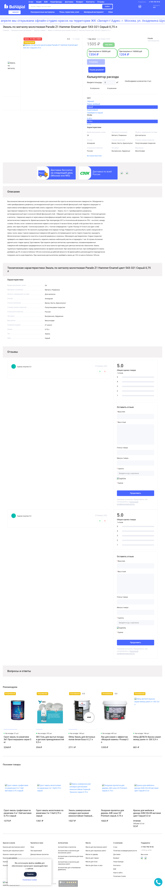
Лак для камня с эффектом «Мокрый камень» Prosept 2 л (114, 740)
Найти (107, 6)
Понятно (30, 874)
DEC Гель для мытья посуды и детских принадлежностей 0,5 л (50, 740)
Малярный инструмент (94, 12)
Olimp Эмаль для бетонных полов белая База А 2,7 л (82, 738)
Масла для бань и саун (94, 865)
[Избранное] (144, 6)
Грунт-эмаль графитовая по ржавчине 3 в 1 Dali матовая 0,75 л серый (17, 813)
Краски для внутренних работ (14, 847)
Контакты (90, 2)
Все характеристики (94, 156)
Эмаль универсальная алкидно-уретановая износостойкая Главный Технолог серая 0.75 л (80, 813)
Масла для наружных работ (96, 851)
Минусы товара (122, 458)
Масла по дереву (92, 854)
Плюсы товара (122, 448)
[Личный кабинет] (134, 6)
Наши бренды (56, 2)
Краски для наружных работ (13, 851)
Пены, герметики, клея (69, 12)
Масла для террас (92, 858)
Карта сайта (117, 873)
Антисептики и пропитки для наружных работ (68, 863)
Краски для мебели (10, 858)
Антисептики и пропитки (67, 847)
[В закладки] (29, 693)
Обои (110, 12)
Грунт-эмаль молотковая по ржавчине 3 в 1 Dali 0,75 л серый (49, 813)
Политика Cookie (30, 880)
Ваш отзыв (122, 422)
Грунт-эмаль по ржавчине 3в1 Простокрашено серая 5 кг (17, 740)
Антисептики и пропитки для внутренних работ (68, 852)
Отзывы (100, 2)
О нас (115, 847)
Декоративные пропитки (39, 854)
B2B (46, 2)
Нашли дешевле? (96, 70)
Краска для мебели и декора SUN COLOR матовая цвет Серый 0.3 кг (147, 813)
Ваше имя (121, 412)
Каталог (16, 12)
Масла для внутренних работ (96, 847)
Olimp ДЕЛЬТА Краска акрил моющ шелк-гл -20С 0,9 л (147, 738)
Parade (150, 38)
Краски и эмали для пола (12, 854)
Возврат (79, 2)
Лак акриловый (36, 851)
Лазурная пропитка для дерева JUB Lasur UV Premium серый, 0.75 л (112, 813)
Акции (38, 2)
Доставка (69, 2)
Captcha (121, 469)
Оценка (120, 483)
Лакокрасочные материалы (42, 12)
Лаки (32, 847)
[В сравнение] (25, 693)
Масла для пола (91, 862)
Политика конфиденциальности (125, 851)
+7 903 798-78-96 (154, 2)
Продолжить (135, 493)
